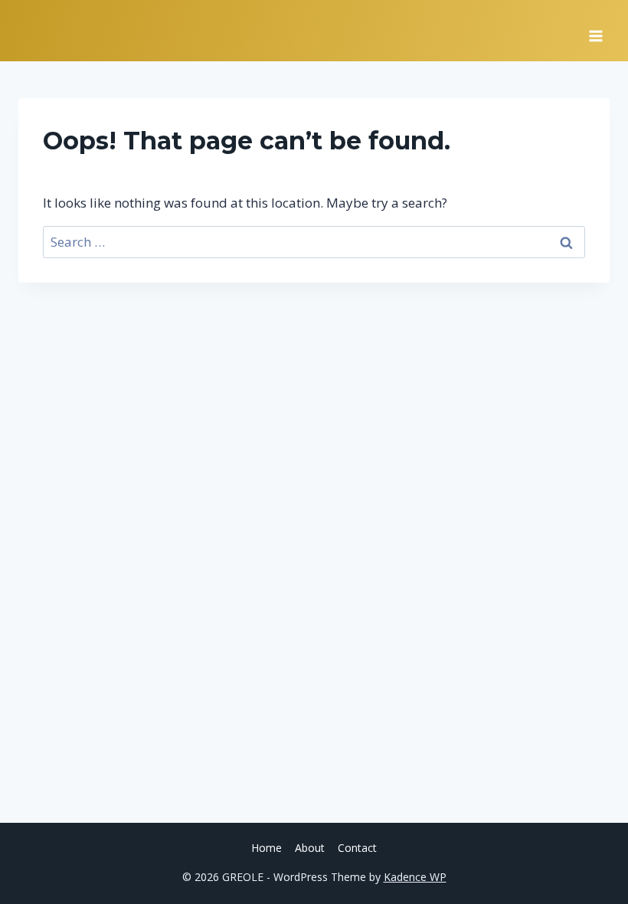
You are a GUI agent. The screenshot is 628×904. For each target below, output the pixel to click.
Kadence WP (415, 877)
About (310, 847)
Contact (357, 847)
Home (266, 847)
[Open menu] (595, 31)
